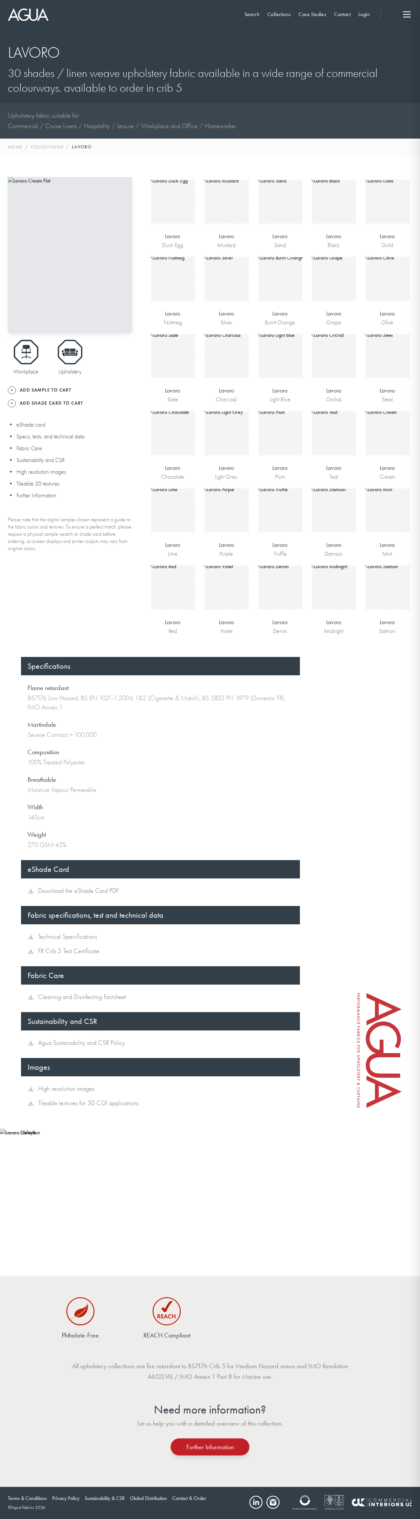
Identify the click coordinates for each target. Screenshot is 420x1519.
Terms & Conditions (27, 1498)
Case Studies (312, 14)
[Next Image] (121, 254)
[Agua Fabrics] (28, 14)
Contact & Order (189, 1498)
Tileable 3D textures (37, 483)
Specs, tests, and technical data (50, 436)
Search (252, 14)
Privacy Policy (65, 1498)
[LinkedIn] (255, 1502)
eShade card (30, 424)
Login (364, 14)
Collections (279, 14)
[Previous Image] (18, 254)
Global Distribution (148, 1498)
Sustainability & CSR (105, 1498)
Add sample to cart (173, 211)
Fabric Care (29, 448)
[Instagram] (273, 1502)
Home (15, 147)
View (173, 190)
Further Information (36, 495)
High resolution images (41, 472)
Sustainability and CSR (40, 460)
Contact (342, 14)
